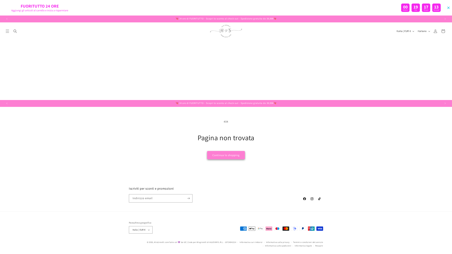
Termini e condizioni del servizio (308, 242)
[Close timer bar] (448, 7)
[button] (7, 31)
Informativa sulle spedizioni (278, 245)
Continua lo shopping (226, 155)
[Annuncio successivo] (445, 19)
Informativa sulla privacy (278, 242)
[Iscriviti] (188, 198)
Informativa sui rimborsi (251, 242)
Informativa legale (303, 245)
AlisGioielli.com (161, 242)
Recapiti (319, 245)
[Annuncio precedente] (7, 19)
